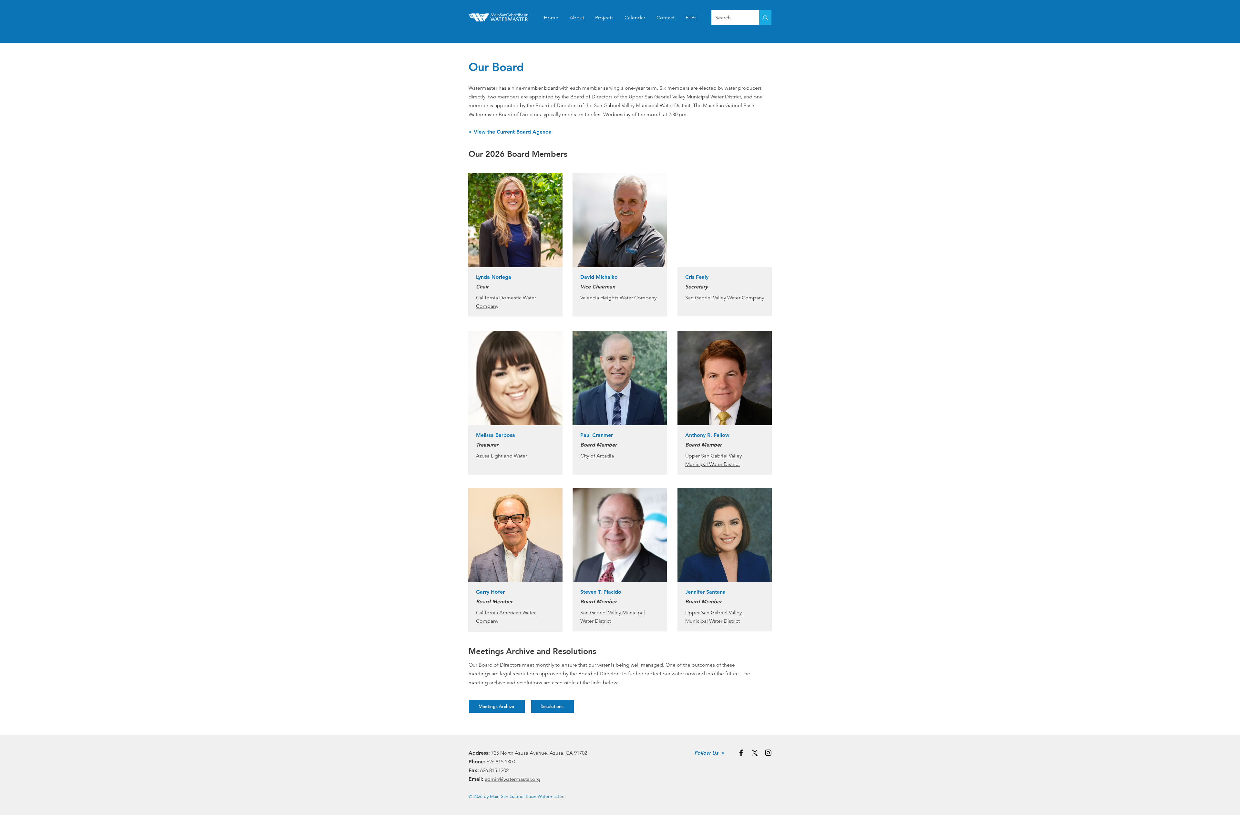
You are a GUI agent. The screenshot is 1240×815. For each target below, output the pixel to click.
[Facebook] (741, 753)
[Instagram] (768, 753)
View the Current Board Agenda (513, 132)
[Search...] (765, 17)
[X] (754, 753)
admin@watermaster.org (512, 779)
